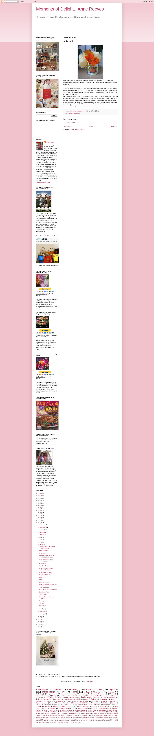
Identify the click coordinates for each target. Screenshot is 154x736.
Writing (55, 705)
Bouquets (112, 701)
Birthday (105, 703)
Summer (59, 703)
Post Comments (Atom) (77, 129)
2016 (39, 513)
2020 (39, 503)
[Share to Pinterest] (98, 111)
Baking (46, 696)
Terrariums (39, 717)
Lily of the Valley (48, 710)
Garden (57, 689)
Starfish (41, 603)
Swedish (64, 710)
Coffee (67, 703)
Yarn (63, 715)
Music (47, 713)
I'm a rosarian (43, 553)
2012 (39, 522)
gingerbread (49, 701)
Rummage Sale (63, 708)
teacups (46, 720)
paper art (77, 715)
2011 (39, 617)
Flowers (112, 694)
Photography (42, 689)
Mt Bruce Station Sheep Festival (90, 719)
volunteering (85, 715)
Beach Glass (43, 606)
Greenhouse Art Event (45, 572)
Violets (108, 719)
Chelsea (95, 713)
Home (91, 126)
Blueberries (46, 706)
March (41, 609)
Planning (51, 703)
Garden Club (71, 701)
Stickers (50, 715)
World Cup (110, 720)
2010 (39, 619)
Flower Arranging (72, 113)
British (77, 719)
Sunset (113, 705)
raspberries (39, 720)
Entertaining (72, 689)
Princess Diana (55, 713)
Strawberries (53, 712)
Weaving (75, 722)
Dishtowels (75, 703)
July (40, 537)
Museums (105, 705)
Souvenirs (86, 706)
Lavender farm (101, 712)
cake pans (60, 717)
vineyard (81, 722)
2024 (39, 493)
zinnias (52, 720)
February (42, 611)
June (41, 539)
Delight (54, 696)
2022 (39, 498)
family (101, 706)
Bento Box (71, 719)
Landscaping (82, 717)
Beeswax (88, 713)
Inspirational (81, 705)
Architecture (63, 712)
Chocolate (112, 697)
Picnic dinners (104, 717)
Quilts (45, 712)
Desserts (42, 697)
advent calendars (83, 708)
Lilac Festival (83, 720)
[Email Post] (86, 111)
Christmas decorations (98, 694)
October (41, 530)
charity (38, 706)
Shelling (41, 601)
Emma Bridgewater (103, 708)
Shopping (82, 696)
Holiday (51, 697)
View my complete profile (43, 182)
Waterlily (64, 713)
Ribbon (78, 706)
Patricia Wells (112, 710)
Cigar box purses (41, 703)
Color (104, 697)
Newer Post (67, 126)
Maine (97, 705)
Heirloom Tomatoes (113, 713)
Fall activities (81, 712)
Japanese (93, 699)
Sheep (102, 719)
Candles (77, 710)
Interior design (48, 692)
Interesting (83, 694)
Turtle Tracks (43, 594)
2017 (39, 510)
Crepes (75, 717)
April (40, 544)
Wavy (40, 577)
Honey (38, 705)
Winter (82, 713)
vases (79, 113)
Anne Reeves (50, 142)
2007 (39, 627)
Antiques (115, 696)
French (113, 699)
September (42, 532)
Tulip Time (46, 719)
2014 (39, 518)
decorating (72, 694)
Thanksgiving (103, 699)
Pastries (78, 699)
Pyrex (44, 715)
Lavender (52, 708)
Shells (86, 701)
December (42, 525)
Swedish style (112, 715)
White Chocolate (73, 713)
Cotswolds (75, 720)
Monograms (39, 713)
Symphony (57, 715)
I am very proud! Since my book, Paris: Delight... (46, 556)
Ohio (89, 717)
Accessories (96, 703)
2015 (39, 515)
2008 (39, 624)
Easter (73, 696)
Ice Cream (73, 697)
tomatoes (68, 717)
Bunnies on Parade (44, 592)
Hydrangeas (39, 701)
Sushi (95, 720)
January (41, 614)
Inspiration (113, 689)
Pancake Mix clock (61, 722)
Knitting (44, 708)
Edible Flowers (86, 703)
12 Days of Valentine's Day (93, 692)
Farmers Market (94, 696)
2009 (39, 622)
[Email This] (90, 111)
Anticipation (42, 563)
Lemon (90, 705)
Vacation (94, 706)
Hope (40, 579)
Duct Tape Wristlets (44, 575)
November (42, 527)
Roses (63, 694)
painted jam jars (55, 719)
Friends (74, 692)
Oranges (95, 717)
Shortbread (113, 717)
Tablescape (46, 705)
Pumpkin (38, 712)
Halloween (92, 710)
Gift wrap (84, 710)
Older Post (114, 126)
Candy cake (52, 722)
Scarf (105, 715)
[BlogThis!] (92, 111)
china (70, 710)
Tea (56, 694)
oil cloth (114, 719)
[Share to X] (94, 111)
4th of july (109, 706)
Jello (39, 715)
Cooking (72, 712)
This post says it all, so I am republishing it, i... (47, 547)
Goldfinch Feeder (44, 566)
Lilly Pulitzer (112, 712)
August (41, 534)
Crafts (99, 689)
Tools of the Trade (44, 587)
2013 (39, 520)
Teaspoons (102, 720)
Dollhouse (56, 706)
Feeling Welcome (44, 582)
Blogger (90, 682)
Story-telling (94, 701)
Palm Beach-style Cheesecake (48, 589)
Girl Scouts (91, 712)
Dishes (93, 708)
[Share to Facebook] (96, 111)
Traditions (64, 696)
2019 (39, 505)
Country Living (60, 701)
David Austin (56, 699)
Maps (90, 720)
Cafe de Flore (43, 722)
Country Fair (103, 713)
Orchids (70, 706)
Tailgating (38, 719)
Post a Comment (70, 122)
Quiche (69, 722)
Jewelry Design (85, 697)
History (114, 708)
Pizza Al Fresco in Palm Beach (48, 584)
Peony (80, 701)
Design (48, 694)
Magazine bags (43, 550)
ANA (85, 699)
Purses (58, 710)
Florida (38, 699)
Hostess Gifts (102, 710)
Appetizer (104, 701)
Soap (72, 708)
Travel (63, 692)
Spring (38, 696)
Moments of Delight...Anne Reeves (70, 9)
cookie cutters (64, 705)
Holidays (38, 710)
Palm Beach (62, 697)
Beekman (63, 719)
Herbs (63, 706)
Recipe (87, 689)
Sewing (96, 697)
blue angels (69, 715)
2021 (39, 500)
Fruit (73, 705)
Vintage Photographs (49, 717)
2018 (39, 508)
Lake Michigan (68, 699)
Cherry (113, 703)
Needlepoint (99, 715)
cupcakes (46, 699)
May (40, 542)
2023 (39, 495)
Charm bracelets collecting (63, 720)
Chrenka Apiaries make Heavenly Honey (46, 569)
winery (91, 715)
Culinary (105, 696)
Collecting (39, 694)
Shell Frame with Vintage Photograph (46, 560)
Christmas (111, 692)
